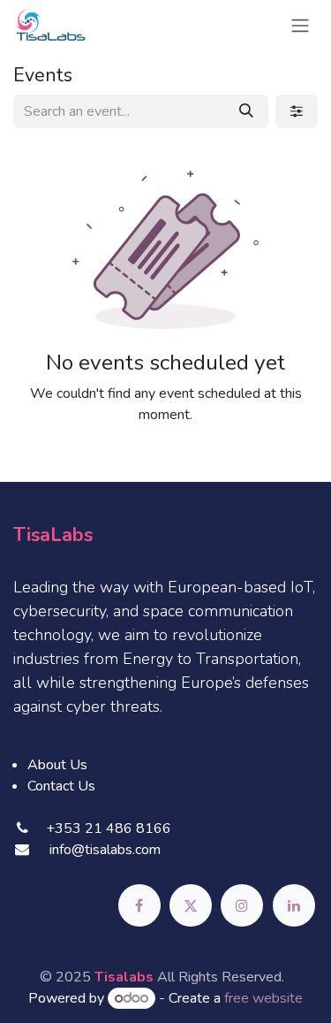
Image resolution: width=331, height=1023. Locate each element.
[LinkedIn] (294, 905)
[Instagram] (242, 905)
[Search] (246, 111)
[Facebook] (139, 905)
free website (263, 998)
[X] (190, 905)
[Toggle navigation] (300, 25)
